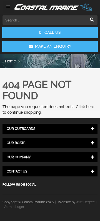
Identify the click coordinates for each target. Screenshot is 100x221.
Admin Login (14, 207)
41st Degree (85, 202)
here (90, 107)
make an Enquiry (52, 46)
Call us (51, 32)
